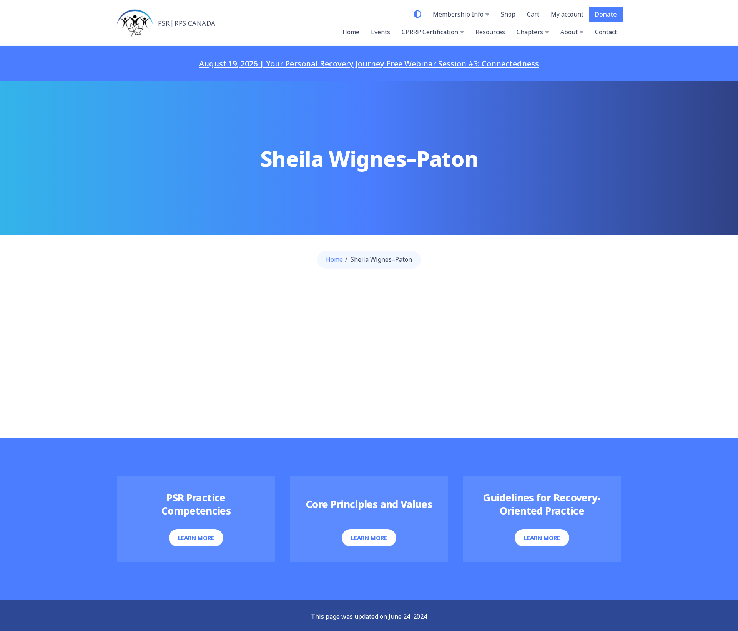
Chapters (530, 32)
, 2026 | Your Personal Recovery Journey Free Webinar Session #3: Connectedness (369, 63)
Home (350, 32)
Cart (533, 14)
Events (380, 32)
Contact (606, 32)
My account (567, 14)
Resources (490, 32)
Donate (606, 14)
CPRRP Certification (430, 32)
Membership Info (458, 14)
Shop (508, 14)
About (569, 32)
